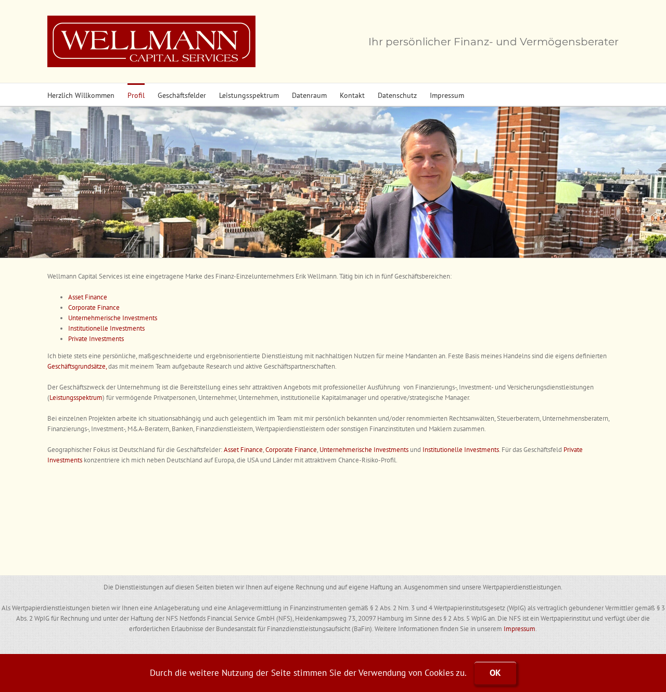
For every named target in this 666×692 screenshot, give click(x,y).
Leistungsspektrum (76, 397)
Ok (495, 672)
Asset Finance (87, 297)
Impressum (519, 628)
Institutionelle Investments (106, 328)
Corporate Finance (94, 307)
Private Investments (96, 338)
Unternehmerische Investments (112, 317)
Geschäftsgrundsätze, (77, 366)
